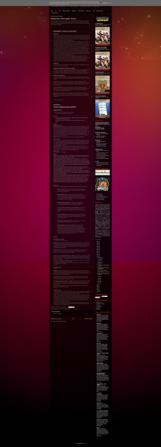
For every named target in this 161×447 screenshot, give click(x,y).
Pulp (109, 227)
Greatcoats (105, 215)
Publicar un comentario (57, 313)
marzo (99, 279)
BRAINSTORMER (100, 363)
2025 (98, 241)
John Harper (101, 220)
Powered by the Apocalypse (103, 227)
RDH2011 (100, 228)
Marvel (101, 223)
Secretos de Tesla (101, 230)
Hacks (106, 216)
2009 (98, 284)
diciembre (99, 257)
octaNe (104, 225)
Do (99, 210)
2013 (98, 251)
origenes (100, 226)
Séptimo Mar (97, 231)
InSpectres (101, 218)
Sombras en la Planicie (101, 420)
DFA (104, 209)
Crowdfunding (107, 208)
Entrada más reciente (56, 318)
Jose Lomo (100, 221)
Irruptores (107, 218)
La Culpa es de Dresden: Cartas (102, 152)
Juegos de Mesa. (105, 221)
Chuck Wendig (97, 207)
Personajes (97, 227)
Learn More (105, 2)
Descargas (97, 209)
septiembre (100, 262)
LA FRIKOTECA (100, 333)
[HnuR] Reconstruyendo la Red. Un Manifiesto (103, 268)
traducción (105, 234)
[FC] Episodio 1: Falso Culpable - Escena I (63, 18)
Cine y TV (102, 207)
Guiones (108, 215)
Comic (105, 207)
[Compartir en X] (71, 307)
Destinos (101, 209)
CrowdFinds (102, 208)
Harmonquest (97, 217)
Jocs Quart (98, 305)
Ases (106, 204)
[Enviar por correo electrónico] (69, 307)
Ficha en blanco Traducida (101, 146)
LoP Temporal (105, 222)
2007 (98, 288)
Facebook (105, 212)
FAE (109, 212)
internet (104, 218)
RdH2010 (97, 228)
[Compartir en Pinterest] (73, 307)
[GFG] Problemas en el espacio (103, 271)
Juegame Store (99, 306)
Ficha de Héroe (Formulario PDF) (102, 162)
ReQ (105, 228)
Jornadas (96, 221)
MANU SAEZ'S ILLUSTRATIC (102, 419)
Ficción (96, 214)
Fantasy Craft (57, 308)
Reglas (103, 228)
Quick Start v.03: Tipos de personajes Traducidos (101, 137)
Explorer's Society (99, 212)
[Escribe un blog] (70, 307)
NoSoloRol (98, 307)
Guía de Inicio (98, 165)
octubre (99, 260)
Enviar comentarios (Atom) (61, 321)
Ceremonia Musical (99, 195)
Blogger (84, 443)
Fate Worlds (107, 213)
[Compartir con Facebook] (72, 307)
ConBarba (108, 207)
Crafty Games (97, 208)
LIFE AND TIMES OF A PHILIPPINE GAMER (101, 374)
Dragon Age (108, 210)
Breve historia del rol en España (102, 411)
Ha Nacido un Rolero (102, 216)
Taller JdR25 (100, 233)
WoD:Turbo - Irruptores (100, 129)
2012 (98, 252)
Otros (104, 226)
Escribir (103, 211)
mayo (99, 278)
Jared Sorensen (100, 219)
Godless (104, 214)
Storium (108, 232)
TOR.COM (98, 314)
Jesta (107, 219)
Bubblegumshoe (101, 206)
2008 (98, 286)
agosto (99, 263)
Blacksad (104, 205)
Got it (110, 2)
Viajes (109, 234)
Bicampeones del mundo (101, 355)
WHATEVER (99, 323)
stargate (105, 232)
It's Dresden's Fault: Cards (101, 154)
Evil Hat (108, 211)
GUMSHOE (97, 216)
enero (99, 282)
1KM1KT (98, 427)
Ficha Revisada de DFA (100, 157)
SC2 (104, 229)
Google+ (101, 215)
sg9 (104, 231)
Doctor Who (103, 210)
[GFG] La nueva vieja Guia (102, 270)
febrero (99, 281)
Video (96, 235)
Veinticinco (98, 309)
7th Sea (103, 204)
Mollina (96, 224)
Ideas (96, 218)
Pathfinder (108, 226)
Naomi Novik (106, 224)
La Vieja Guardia (63, 308)
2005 (98, 291)
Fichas (99, 214)
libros (102, 222)
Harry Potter (101, 217)
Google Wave (97, 215)
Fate (103, 213)
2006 (98, 289)
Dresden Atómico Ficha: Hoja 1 (102, 150)
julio (98, 276)
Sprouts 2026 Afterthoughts (101, 386)
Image (98, 218)
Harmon (108, 216)
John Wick (107, 220)
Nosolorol (99, 225)
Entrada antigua (88, 318)
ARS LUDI (98, 343)
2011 (98, 254)
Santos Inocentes (100, 229)
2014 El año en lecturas (100, 198)
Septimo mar (107, 230)
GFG (102, 214)
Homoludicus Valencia (106, 217)
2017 (98, 244)
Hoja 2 (97, 151)
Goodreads (108, 214)
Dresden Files (98, 211)
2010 (98, 256)
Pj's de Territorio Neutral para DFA (102, 155)
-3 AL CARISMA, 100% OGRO (102, 410)
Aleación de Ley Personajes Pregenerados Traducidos (101, 144)
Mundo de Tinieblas (101, 224)
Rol (96, 229)
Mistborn (108, 223)
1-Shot (96, 204)
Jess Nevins (104, 219)
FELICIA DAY (99, 402)
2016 (98, 246)
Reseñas (108, 228)
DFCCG (106, 209)
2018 (98, 243)
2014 (98, 249)
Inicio (73, 318)
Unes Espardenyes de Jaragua (101, 196)
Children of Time (107, 206)
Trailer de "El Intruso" (100, 199)
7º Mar (99, 204)
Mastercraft (69, 308)
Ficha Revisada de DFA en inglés (102, 158)
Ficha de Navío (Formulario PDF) (102, 164)
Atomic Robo (101, 205)
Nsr (102, 225)
